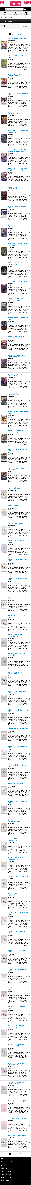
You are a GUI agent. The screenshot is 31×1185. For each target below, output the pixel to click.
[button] (2, 2)
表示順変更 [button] (26, 26)
